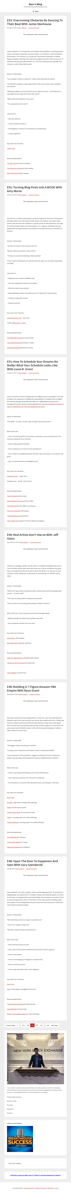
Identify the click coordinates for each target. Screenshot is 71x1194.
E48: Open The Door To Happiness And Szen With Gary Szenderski (32, 863)
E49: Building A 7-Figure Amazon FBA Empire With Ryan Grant (31, 688)
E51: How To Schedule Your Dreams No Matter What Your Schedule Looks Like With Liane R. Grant (32, 365)
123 (41, 1025)
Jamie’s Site (11, 149)
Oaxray (9, 817)
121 (32, 1025)
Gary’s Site (10, 984)
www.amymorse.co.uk (14, 318)
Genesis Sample (28, 1188)
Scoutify (9, 803)
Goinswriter (11, 638)
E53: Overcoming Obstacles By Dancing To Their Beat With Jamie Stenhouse (35, 22)
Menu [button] (37, 11)
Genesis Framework (41, 1188)
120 (28, 1025)
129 (48, 1025)
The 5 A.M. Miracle (13, 511)
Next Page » (54, 1025)
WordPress (51, 1188)
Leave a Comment (34, 28)
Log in (56, 1188)
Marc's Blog (35, 4)
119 (23, 1025)
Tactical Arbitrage (13, 822)
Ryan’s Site (10, 798)
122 (37, 1025)
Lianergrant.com (12, 476)
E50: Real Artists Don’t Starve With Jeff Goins (32, 536)
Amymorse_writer (20, 323)
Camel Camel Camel (13, 812)
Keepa (9, 807)
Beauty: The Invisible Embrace (16, 1014)
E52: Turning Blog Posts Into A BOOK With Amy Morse (34, 189)
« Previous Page (10, 1025)
